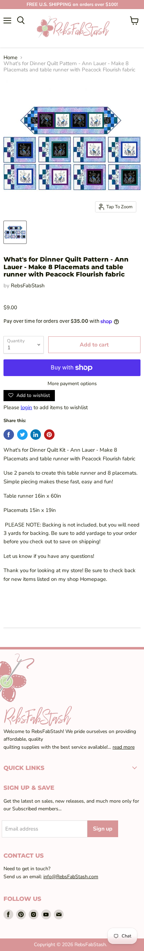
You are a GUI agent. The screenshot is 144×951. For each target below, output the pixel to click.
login (26, 407)
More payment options (72, 384)
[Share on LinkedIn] (35, 434)
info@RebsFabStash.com (70, 876)
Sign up (103, 829)
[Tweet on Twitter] (22, 434)
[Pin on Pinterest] (49, 434)
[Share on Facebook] (8, 434)
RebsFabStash (28, 285)
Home (10, 58)
